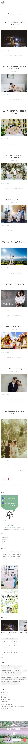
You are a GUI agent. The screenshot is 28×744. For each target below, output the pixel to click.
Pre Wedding (18, 273)
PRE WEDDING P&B (14, 327)
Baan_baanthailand (14, 200)
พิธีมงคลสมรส (11, 675)
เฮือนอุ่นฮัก (9, 681)
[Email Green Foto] (7, 479)
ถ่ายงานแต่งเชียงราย (16, 670)
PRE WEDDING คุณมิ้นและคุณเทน (14, 369)
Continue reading (5, 50)
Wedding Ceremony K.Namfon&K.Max (14, 156)
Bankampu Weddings (6, 666)
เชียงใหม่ (3, 681)
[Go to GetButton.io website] (25, 742)
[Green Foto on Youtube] (9, 479)
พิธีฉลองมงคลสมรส (17, 673)
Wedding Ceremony (18, 55)
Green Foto (20, 666)
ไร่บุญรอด (19, 684)
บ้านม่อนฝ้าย (4, 673)
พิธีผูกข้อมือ (3, 675)
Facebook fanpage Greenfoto (17, 529)
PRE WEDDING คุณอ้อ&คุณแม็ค (14, 242)
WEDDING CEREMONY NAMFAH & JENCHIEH (14, 23)
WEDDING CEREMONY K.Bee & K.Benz (14, 112)
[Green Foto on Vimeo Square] (12, 479)
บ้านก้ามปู (24, 670)
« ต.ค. (2, 657)
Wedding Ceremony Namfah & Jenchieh (14, 68)
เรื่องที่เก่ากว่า (23, 470)
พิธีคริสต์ (10, 673)
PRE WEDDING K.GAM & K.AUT (14, 284)
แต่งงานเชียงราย (16, 681)
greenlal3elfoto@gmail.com (13, 527)
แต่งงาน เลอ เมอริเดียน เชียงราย (8, 684)
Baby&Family (5, 537)
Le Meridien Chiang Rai (6, 668)
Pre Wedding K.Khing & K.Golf (14, 412)
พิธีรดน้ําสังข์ (18, 675)
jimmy (11, 55)
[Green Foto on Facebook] (2, 479)
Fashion (18, 230)
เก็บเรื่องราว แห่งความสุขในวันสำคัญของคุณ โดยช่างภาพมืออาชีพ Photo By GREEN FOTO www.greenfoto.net (13, 678)
